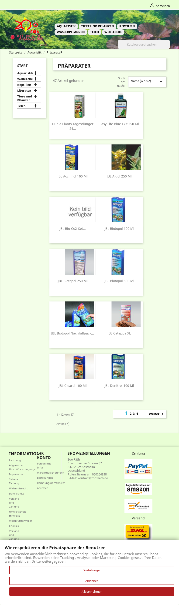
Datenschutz (16, 493)
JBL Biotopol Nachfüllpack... (72, 333)
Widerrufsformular (20, 520)
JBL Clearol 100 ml (73, 385)
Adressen (42, 488)
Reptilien (127, 26)
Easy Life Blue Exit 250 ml (119, 124)
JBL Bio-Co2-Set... (72, 228)
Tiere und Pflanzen (97, 26)
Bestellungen (45, 477)
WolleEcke (113, 32)
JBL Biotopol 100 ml (119, 228)
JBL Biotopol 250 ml (73, 281)
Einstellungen (92, 570)
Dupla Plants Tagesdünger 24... (72, 126)
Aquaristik (66, 26)
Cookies (14, 526)
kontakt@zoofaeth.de (93, 478)
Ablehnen (92, 581)
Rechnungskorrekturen (51, 483)
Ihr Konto (44, 455)
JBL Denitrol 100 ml (119, 385)
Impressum (16, 474)
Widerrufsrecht (18, 488)
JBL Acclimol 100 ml (73, 176)
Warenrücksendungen (50, 472)
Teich (94, 32)
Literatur (24, 91)
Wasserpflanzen (71, 32)
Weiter (157, 414)
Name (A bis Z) (147, 82)
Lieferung (15, 460)
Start (22, 65)
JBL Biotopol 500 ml (119, 281)
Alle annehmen (92, 591)
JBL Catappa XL (119, 333)
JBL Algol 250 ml (119, 176)
